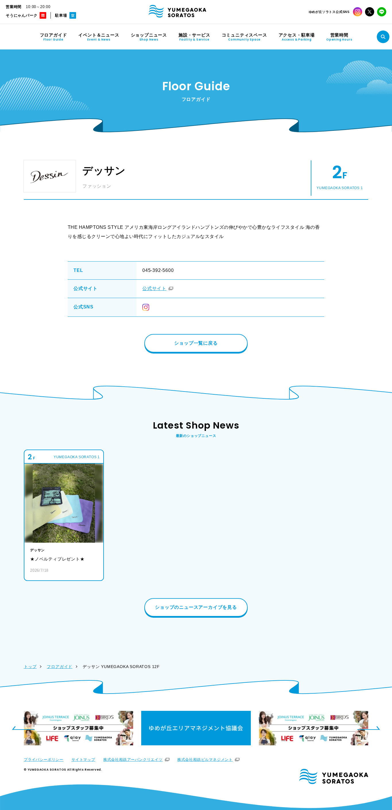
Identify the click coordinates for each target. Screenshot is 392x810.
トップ (30, 666)
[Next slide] (368, 728)
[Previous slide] (23, 728)
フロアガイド (59, 666)
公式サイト (154, 288)
